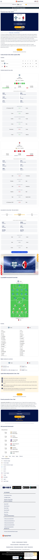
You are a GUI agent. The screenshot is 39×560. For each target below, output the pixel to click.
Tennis (10, 456)
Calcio (6, 456)
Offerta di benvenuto (19, 29)
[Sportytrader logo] (19, 536)
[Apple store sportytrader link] (26, 487)
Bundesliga (5, 477)
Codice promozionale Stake (9, 522)
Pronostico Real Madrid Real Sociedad (10, 531)
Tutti (16, 80)
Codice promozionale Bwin (9, 526)
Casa (19, 80)
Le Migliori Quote (7, 497)
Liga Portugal (6, 481)
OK (30, 558)
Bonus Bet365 (6, 510)
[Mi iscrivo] (35, 1)
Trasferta (22, 80)
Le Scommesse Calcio (8, 495)
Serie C (5, 470)
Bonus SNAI (6, 503)
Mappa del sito (30, 546)
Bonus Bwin (6, 512)
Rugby (17, 456)
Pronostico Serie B (16, 32)
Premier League (6, 472)
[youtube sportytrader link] (4, 487)
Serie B (5, 468)
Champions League (7, 460)
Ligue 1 (5, 479)
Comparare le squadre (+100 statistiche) (19, 252)
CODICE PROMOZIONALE (9, 515)
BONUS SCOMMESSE (8, 501)
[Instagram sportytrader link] (10, 487)
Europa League (6, 462)
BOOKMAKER (6, 492)
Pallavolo (21, 456)
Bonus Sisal (6, 514)
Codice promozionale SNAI (9, 518)
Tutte (3, 456)
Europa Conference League (8, 464)
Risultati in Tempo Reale (8, 499)
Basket (13, 456)
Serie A (5, 466)
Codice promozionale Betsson (9, 520)
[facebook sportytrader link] (6, 487)
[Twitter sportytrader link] (8, 487)
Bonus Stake (6, 508)
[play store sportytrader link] (33, 487)
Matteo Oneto (11, 32)
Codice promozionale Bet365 (9, 524)
